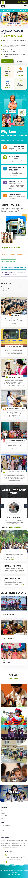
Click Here (20, 87)
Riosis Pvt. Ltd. (14, 872)
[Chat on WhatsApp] (19, 875)
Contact (3, 832)
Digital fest (11, 638)
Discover (19, 61)
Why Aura (3, 818)
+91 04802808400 (23, 2)
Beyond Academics (5, 825)
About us (3, 813)
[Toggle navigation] (25, 6)
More (12, 559)
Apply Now (7, 87)
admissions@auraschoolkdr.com (14, 862)
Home (2, 810)
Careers (2, 830)
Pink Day (8, 662)
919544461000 (10, 854)
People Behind (4, 815)
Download (7, 75)
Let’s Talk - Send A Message (13, 794)
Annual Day (10, 614)
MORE (16, 847)
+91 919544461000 (23, 1)
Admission (7, 61)
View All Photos (14, 678)
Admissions (3, 828)
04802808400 (18, 854)
